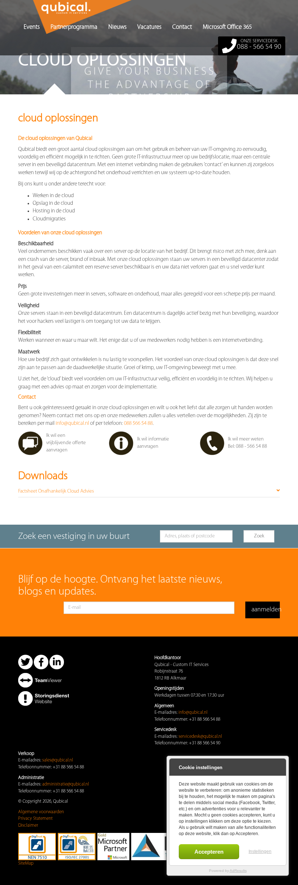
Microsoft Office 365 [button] (227, 27)
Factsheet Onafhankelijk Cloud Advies (56, 491)
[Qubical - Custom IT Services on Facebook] (41, 661)
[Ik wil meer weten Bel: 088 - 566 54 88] (240, 454)
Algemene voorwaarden (41, 812)
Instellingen (260, 851)
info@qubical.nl (72, 423)
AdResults (238, 871)
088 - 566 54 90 (259, 45)
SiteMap (25, 863)
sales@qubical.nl (57, 760)
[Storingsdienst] (43, 698)
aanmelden (265, 610)
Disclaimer (28, 825)
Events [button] (32, 27)
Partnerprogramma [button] (74, 27)
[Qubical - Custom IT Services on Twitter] (25, 661)
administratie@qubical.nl (65, 784)
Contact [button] (182, 27)
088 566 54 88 (138, 423)
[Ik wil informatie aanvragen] (149, 454)
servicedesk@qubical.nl (200, 736)
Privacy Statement (35, 818)
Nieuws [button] (117, 27)
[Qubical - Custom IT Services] (23, 9)
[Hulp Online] (43, 680)
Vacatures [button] (149, 27)
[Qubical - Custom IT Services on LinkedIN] (56, 661)
